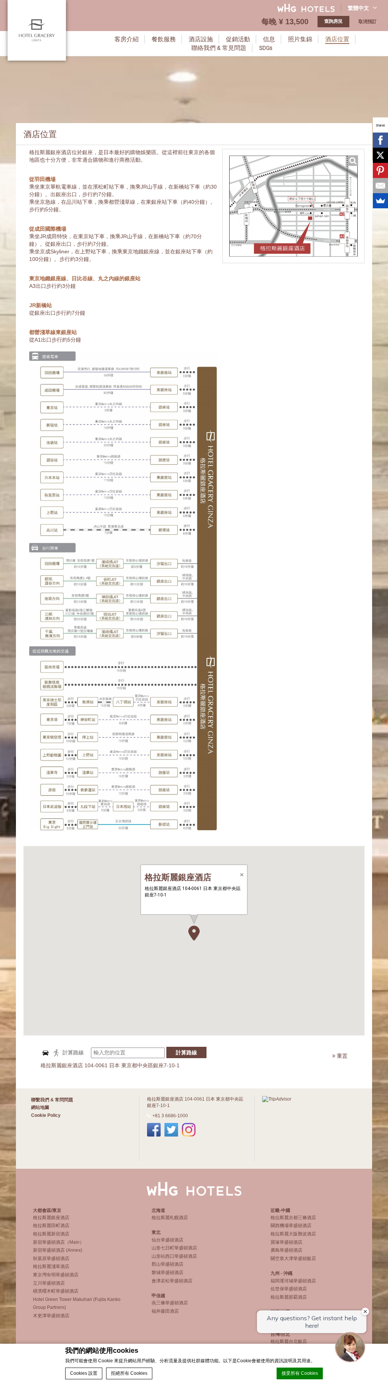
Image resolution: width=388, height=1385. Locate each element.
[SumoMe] (380, 200)
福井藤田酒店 (165, 1311)
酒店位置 (337, 39)
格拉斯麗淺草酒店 (51, 1266)
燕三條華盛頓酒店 (170, 1302)
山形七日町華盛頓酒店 (174, 1248)
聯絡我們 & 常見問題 (218, 48)
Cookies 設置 (83, 1373)
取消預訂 (367, 21)
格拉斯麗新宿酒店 (51, 1234)
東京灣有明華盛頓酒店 (55, 1274)
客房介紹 (126, 39)
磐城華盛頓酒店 (167, 1272)
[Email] (380, 185)
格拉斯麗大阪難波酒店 (293, 1234)
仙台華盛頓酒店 (167, 1240)
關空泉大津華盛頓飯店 (293, 1258)
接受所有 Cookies (300, 1373)
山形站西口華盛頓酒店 (174, 1256)
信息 (269, 39)
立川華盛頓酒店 (49, 1283)
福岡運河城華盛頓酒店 (293, 1281)
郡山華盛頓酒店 (167, 1264)
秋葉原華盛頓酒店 (51, 1258)
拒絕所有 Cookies (129, 1373)
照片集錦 (300, 39)
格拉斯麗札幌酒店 (170, 1217)
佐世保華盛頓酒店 (289, 1288)
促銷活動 (238, 39)
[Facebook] (380, 140)
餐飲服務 (164, 39)
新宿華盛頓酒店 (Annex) (57, 1250)
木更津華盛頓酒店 (51, 1315)
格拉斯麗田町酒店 (51, 1225)
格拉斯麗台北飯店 (289, 1341)
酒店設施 (201, 39)
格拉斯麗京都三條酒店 (293, 1217)
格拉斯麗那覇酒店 (289, 1297)
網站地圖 (40, 1107)
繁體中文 (358, 8)
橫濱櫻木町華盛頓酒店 (55, 1291)
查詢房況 (333, 21)
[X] (380, 155)
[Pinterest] (380, 170)
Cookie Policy (46, 1115)
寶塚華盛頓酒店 (286, 1242)
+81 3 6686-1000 (170, 1115)
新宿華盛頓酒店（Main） (58, 1242)
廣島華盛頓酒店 (286, 1250)
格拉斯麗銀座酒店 (51, 1217)
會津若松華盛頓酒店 (172, 1281)
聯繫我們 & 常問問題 (52, 1099)
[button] (194, 933)
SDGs (265, 48)
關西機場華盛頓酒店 (291, 1225)
